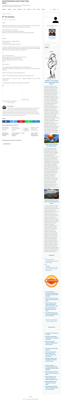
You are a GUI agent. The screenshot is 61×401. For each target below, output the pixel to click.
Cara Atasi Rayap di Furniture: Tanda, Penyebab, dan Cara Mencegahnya (51, 269)
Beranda (4, 9)
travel (38, 9)
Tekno (14, 9)
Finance (9, 9)
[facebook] (6, 121)
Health (43, 9)
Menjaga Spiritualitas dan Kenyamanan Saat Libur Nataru (50, 309)
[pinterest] (21, 121)
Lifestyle (29, 9)
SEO (24, 9)
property (19, 9)
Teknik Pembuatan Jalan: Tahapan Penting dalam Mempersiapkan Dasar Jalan (51, 304)
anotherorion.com (53, 321)
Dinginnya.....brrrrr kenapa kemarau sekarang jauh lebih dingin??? (51, 82)
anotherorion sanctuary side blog (15, 2)
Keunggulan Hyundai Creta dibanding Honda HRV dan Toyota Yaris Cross (51, 360)
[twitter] (13, 121)
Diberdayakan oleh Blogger (51, 319)
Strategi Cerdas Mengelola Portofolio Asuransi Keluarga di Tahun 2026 (52, 338)
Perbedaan (47, 266)
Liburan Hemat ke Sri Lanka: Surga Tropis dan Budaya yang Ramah (51, 201)
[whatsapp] (28, 121)
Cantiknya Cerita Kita (49, 259)
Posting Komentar (12, 19)
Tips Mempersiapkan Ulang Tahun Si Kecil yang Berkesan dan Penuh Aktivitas (51, 314)
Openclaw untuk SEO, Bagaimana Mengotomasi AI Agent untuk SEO (51, 343)
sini (28, 99)
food (34, 9)
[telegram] (36, 121)
